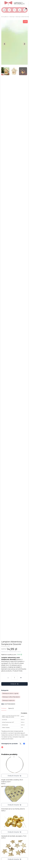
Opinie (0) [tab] (11, 708)
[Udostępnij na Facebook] (24, 744)
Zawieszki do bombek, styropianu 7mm (13, 836)
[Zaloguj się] (19, 10)
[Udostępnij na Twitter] (20, 743)
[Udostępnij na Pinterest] (2, 747)
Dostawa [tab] (3, 708)
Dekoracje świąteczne (8, 700)
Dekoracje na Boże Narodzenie (11, 697)
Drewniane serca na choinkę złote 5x (13, 809)
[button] (14, 776)
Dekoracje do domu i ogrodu (10, 693)
